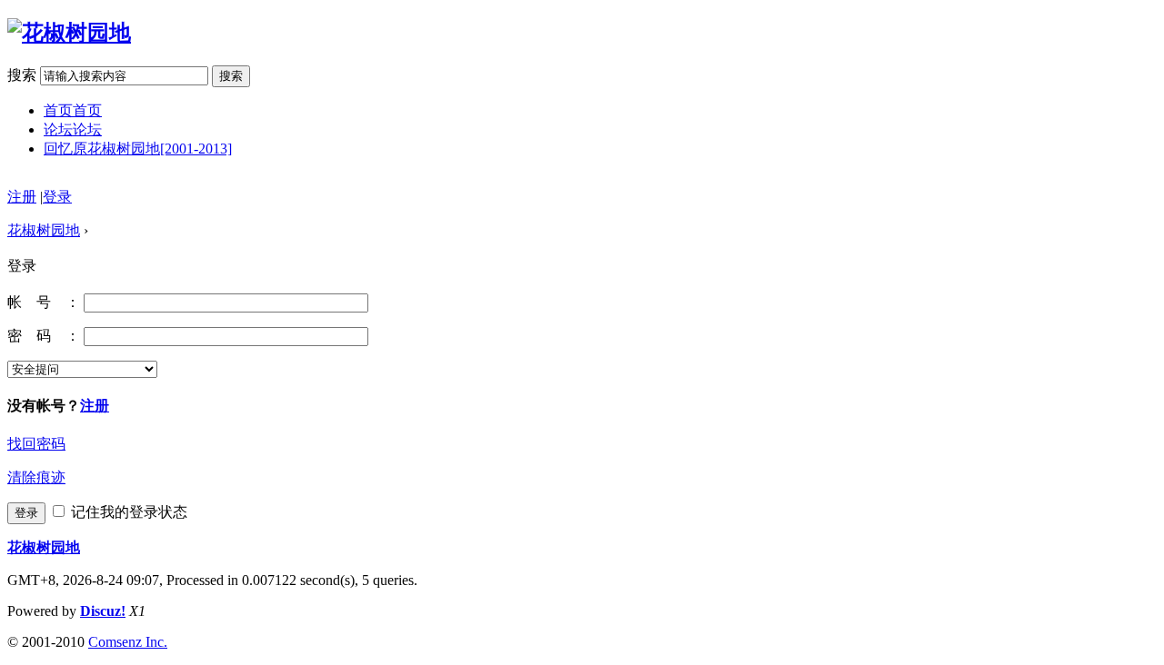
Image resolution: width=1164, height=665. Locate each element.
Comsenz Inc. (127, 642)
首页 (73, 110)
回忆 (138, 148)
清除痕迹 (36, 477)
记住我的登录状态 (127, 512)
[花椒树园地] (69, 33)
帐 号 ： (43, 302)
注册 (21, 196)
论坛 (73, 129)
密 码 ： (43, 335)
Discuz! (102, 611)
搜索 (21, 75)
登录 (57, 196)
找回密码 (36, 444)
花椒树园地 (43, 230)
